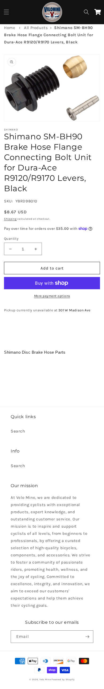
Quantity (11, 238)
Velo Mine (45, 679)
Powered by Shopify (63, 679)
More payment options (52, 296)
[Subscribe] (87, 636)
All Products (36, 27)
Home (9, 27)
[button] (6, 12)
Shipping (10, 219)
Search (18, 431)
